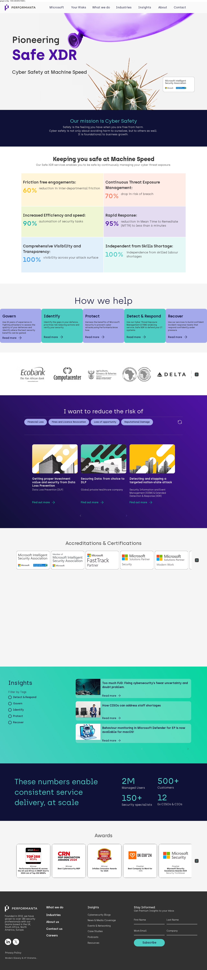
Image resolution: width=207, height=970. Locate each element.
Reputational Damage (137, 422)
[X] (16, 942)
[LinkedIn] (8, 942)
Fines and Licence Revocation (69, 422)
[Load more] (179, 422)
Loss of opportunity (105, 422)
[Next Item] (197, 374)
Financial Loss (35, 422)
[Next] (126, 515)
